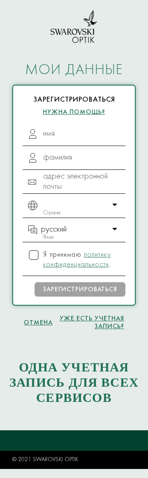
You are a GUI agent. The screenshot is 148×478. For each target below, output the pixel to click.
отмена (38, 323)
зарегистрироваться (80, 289)
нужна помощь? (74, 112)
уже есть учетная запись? (92, 323)
